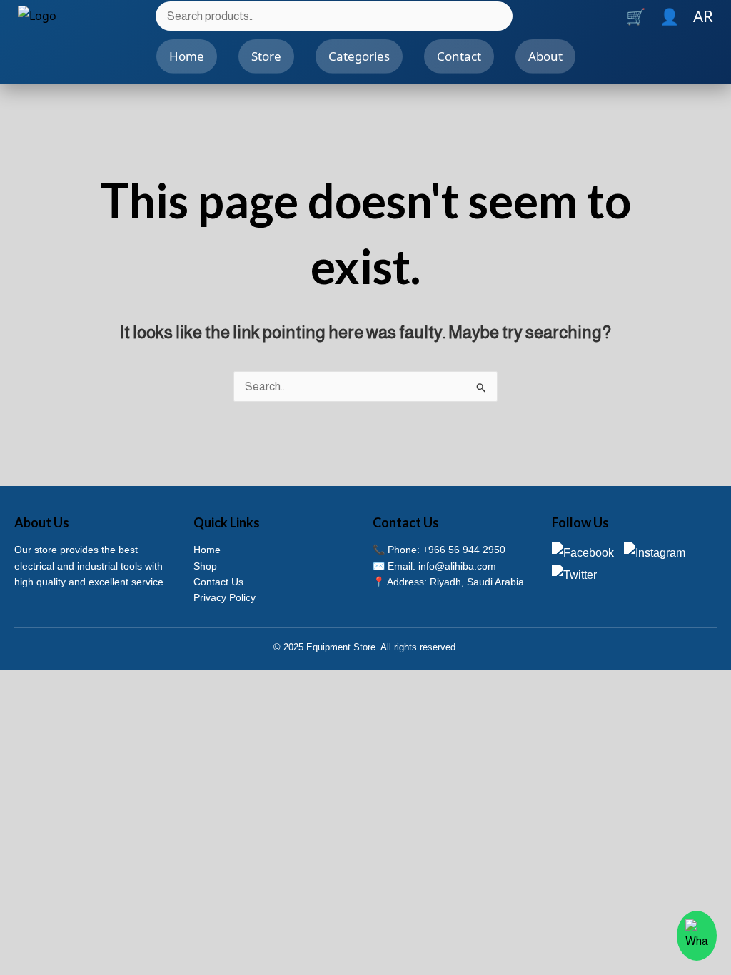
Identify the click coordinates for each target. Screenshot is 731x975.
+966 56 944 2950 (464, 549)
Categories (359, 56)
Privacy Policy (224, 597)
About (545, 56)
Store (266, 56)
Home (186, 56)
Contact (459, 56)
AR (703, 15)
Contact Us (218, 581)
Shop (205, 566)
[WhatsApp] (697, 936)
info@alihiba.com (457, 566)
